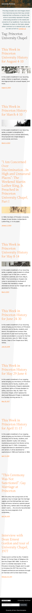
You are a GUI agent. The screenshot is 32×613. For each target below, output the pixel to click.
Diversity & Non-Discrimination (16, 610)
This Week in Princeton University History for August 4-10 (15, 55)
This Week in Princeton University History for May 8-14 (15, 250)
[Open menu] (29, 4)
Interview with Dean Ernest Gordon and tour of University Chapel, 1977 (15, 543)
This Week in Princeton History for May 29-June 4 (14, 369)
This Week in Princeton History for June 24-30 (14, 315)
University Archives (8, 4)
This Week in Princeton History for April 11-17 (14, 424)
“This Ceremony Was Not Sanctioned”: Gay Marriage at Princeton (14, 483)
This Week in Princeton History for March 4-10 (14, 110)
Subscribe (23, 605)
